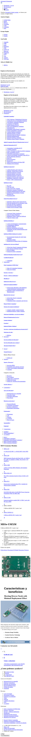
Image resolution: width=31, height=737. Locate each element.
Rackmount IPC (11, 195)
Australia (6, 42)
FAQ (5, 702)
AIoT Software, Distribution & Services (17, 119)
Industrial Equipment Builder (10, 284)
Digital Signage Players (13, 125)
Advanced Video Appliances (14, 213)
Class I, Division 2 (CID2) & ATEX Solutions (18, 151)
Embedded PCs (11, 128)
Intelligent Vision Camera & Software (16, 216)
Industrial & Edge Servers (10, 281)
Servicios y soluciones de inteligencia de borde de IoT (16, 329)
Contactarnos (7, 429)
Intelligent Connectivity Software (15, 178)
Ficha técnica (4, 550)
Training (9, 417)
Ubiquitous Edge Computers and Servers (17, 300)
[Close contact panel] (1, 649)
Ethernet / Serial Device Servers (15, 171)
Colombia (6, 27)
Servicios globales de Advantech (11, 339)
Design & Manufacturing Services (11, 317)
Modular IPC (10, 194)
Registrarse (6, 5)
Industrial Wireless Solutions (14, 137)
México (6, 22)
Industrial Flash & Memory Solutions (16, 135)
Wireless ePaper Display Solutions (15, 139)
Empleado (6, 426)
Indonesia (6, 46)
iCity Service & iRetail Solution (15, 248)
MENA (6, 65)
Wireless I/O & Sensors (13, 163)
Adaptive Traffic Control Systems (15, 310)
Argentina (6, 24)
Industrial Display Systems (13, 133)
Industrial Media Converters (14, 174)
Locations (9, 418)
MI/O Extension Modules (10, 441)
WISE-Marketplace (9, 433)
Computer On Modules (13, 123)
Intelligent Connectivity (9, 166)
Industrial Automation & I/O (10, 145)
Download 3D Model (13, 550)
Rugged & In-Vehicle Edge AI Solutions (17, 241)
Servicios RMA (11, 365)
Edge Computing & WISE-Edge (11, 265)
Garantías (9, 369)
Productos (6, 113)
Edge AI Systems (11, 269)
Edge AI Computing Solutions (14, 268)
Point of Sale (10, 299)
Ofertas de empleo (8, 687)
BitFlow (9, 335)
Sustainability (7, 423)
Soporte (6, 359)
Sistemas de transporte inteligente (11, 306)
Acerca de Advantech (8, 390)
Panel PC (9, 158)
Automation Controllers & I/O (14, 148)
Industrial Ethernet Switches (14, 172)
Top (3, 733)
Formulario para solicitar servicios (15, 366)
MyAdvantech (7, 7)
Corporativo (7, 387)
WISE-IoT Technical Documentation (16, 381)
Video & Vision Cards (12, 217)
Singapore (6, 52)
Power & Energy (11, 159)
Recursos (9, 375)
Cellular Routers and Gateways (15, 169)
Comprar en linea (9, 672)
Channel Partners (8, 351)
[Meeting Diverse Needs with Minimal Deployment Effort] (15, 611)
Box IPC (9, 185)
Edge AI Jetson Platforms (13, 215)
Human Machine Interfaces (14, 156)
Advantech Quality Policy (9, 345)
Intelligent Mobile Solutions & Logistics (13, 233)
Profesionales (7, 411)
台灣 (5, 54)
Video (5, 698)
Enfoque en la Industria (9, 696)
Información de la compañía (14, 393)
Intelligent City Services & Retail (11, 244)
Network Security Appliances (14, 204)
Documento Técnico (9, 695)
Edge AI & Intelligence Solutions (15, 126)
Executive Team (11, 395)
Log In (12, 5)
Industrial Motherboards (13, 136)
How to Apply (10, 420)
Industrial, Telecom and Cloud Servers (16, 201)
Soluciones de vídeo (8, 332)
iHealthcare (6, 278)
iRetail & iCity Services (9, 294)
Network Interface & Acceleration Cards (17, 203)
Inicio (5, 437)
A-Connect (6, 434)
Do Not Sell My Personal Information (13, 729)
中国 (5, 43)
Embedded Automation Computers (15, 153)
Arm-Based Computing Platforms (15, 122)
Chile (5, 25)
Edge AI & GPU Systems (13, 188)
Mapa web (6, 727)
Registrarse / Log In (9, 92)
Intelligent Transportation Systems (15, 192)
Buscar (5, 8)
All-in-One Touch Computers (14, 298)
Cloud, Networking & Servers (10, 198)
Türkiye (6, 57)
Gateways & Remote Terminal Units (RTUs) (18, 155)
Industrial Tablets (11, 239)
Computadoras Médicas (13, 225)
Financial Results (11, 404)
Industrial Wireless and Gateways (15, 177)
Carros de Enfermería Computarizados (16, 223)
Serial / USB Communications (14, 179)
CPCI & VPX (10, 187)
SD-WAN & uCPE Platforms (14, 206)
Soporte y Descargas (8, 362)
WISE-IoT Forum (11, 380)
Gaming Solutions (8, 320)
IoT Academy (10, 377)
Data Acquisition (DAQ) (13, 152)
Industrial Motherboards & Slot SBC (16, 191)
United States (7, 20)
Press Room (10, 397)
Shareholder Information (13, 408)
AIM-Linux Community (13, 378)
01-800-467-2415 (9, 676)
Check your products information (15, 368)
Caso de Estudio (8, 693)
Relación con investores (9, 401)
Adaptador (9, 260)
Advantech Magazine (12, 396)
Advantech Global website (11, 12)
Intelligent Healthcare (9, 220)
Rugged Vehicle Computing (10, 303)
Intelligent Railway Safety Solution (16, 311)
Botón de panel (4, 86)
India (5, 45)
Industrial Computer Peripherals (15, 190)
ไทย (5, 56)
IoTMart (6, 431)
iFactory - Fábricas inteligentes (11, 275)
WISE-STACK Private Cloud (14, 207)
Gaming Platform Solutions (14, 132)
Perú (5, 28)
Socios (5, 348)
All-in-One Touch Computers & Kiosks (17, 247)
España (7, 9)
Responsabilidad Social (9, 685)
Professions (10, 414)
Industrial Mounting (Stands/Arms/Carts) (13, 254)
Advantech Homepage (6, 1)
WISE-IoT (9, 358)
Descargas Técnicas (24, 550)
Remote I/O (10, 160)
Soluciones (6, 262)
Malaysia (6, 51)
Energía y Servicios (8, 272)
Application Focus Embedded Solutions (17, 120)
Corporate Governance (12, 405)
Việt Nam (6, 59)
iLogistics (6, 323)
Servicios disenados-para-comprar (11, 342)
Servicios (6, 336)
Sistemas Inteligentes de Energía (15, 228)
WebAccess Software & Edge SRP (16, 162)
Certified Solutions (11, 149)
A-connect (6, 703)
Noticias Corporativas (9, 682)
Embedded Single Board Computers (16, 129)
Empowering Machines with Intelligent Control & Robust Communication (17, 288)
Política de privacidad (9, 728)
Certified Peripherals (8, 257)
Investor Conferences (12, 406)
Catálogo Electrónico (9, 700)
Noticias (6, 699)
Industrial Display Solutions (10, 326)
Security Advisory (8, 384)
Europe (5, 34)
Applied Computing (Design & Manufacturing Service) (16, 142)
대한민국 (6, 49)
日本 (5, 48)
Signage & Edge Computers (14, 251)
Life (8, 415)
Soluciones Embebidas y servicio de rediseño (14, 314)
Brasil (5, 21)
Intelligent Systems (8, 182)
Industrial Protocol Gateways (14, 175)
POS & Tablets (11, 250)
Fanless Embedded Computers (14, 130)
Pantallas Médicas (11, 226)
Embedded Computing (9, 116)
